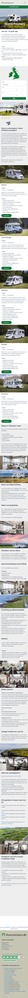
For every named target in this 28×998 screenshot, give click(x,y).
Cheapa (6, 986)
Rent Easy (7, 970)
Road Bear (7, 978)
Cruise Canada (8, 975)
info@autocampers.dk (7, 946)
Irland (2, 812)
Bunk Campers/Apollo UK (11, 991)
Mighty (6, 984)
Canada (14, 975)
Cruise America (8, 973)
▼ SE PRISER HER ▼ (14, 7)
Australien (10, 981)
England (3, 818)
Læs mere (6, 215)
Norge (18, 968)
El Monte (7, 976)
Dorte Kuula (7, 927)
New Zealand (15, 981)
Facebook (16, 490)
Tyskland (11, 968)
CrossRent (7, 971)
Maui (6, 981)
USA (13, 973)
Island (15, 968)
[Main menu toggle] (25, 2)
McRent (6, 968)
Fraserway (7, 979)
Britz (6, 983)
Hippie (6, 989)
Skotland (3, 815)
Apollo (6, 988)
